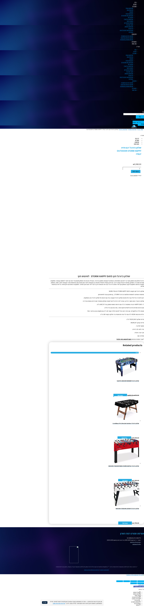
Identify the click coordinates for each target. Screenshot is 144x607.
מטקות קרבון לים (128, 23)
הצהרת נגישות (87, 570)
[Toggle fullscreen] (126, 581)
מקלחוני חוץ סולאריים (127, 15)
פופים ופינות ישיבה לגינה (126, 30)
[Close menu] (132, 2)
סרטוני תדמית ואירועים (127, 38)
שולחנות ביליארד (128, 19)
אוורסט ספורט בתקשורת (126, 40)
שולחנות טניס (129, 8)
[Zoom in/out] (119, 581)
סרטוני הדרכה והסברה (127, 36)
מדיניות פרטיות (95, 570)
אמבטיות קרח (129, 14)
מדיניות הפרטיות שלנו (59, 603)
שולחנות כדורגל (123, 129)
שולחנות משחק (129, 27)
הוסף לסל (120, 395)
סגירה (44, 602)
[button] (101, 46)
